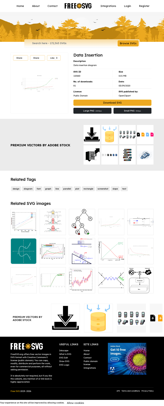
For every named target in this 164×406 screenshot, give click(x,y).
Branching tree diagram (82, 230)
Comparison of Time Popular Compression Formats (23, 227)
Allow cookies (75, 402)
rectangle (88, 188)
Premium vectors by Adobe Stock (40, 145)
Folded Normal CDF (52, 289)
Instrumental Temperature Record (82, 286)
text (124, 188)
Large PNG (92, 110)
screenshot (103, 188)
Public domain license (91, 363)
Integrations (108, 6)
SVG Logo (64, 365)
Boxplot (46, 231)
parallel (67, 188)
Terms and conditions (130, 391)
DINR (103, 231)
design (16, 188)
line (57, 188)
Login (127, 6)
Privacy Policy (147, 391)
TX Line (134, 231)
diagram (28, 188)
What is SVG (65, 354)
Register (144, 6)
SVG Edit (63, 357)
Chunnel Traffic (50, 260)
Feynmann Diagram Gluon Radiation (111, 288)
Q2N (15, 289)
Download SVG (112, 102)
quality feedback (109, 260)
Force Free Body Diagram (82, 259)
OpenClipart (125, 95)
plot (77, 188)
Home (20, 6)
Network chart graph (140, 288)
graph (48, 188)
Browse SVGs (128, 43)
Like (53, 58)
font (39, 188)
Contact (53, 6)
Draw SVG (64, 361)
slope (115, 188)
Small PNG (132, 110)
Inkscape (63, 350)
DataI (133, 260)
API (118, 391)
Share (19, 58)
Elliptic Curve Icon (22, 260)
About (36, 6)
